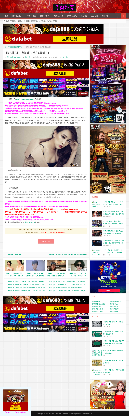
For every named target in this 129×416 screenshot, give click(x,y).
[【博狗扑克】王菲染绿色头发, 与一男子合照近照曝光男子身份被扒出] (77, 265)
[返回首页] (5, 47)
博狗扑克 (27, 57)
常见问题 (84, 16)
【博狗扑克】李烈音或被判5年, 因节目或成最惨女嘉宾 (65, 288)
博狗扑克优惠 (31, 16)
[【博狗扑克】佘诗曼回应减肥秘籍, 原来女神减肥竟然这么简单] (56, 265)
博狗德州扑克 (96, 301)
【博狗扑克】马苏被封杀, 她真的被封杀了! (27, 52)
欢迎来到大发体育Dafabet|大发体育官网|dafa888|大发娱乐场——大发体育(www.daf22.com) (36, 111)
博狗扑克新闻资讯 (97, 309)
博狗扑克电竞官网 (97, 311)
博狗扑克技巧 (72, 16)
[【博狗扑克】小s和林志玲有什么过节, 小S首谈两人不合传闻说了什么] (14, 265)
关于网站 (51, 414)
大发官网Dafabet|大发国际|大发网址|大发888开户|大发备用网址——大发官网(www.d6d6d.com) (37, 113)
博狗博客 (105, 16)
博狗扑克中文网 (29, 222)
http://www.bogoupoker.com (25, 99)
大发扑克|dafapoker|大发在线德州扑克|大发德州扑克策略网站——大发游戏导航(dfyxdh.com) (36, 106)
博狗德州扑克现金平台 (15, 47)
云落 (90, 414)
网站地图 (79, 414)
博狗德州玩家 (114, 304)
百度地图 (65, 414)
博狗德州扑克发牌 (115, 301)
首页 (6, 16)
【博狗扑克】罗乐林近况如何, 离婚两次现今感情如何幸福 (66, 254)
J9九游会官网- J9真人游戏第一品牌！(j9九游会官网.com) (24, 217)
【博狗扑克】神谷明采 (13, 254)
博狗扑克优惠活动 (97, 306)
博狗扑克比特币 (115, 309)
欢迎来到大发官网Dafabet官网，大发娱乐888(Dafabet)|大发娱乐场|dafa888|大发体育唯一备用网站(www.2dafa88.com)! (45, 108)
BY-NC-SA (59, 230)
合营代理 (58, 414)
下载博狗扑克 (44, 16)
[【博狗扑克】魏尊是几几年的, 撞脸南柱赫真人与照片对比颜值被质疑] (35, 265)
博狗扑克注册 (17, 16)
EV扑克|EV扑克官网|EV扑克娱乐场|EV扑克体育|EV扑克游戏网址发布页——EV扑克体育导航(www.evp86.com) (42, 209)
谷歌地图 (72, 414)
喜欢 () (47, 241)
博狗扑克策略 (114, 311)
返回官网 (94, 16)
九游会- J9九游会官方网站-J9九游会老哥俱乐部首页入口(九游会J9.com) (32, 103)
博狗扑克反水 (114, 306)
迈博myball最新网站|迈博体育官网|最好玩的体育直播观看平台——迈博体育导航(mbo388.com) (37, 206)
